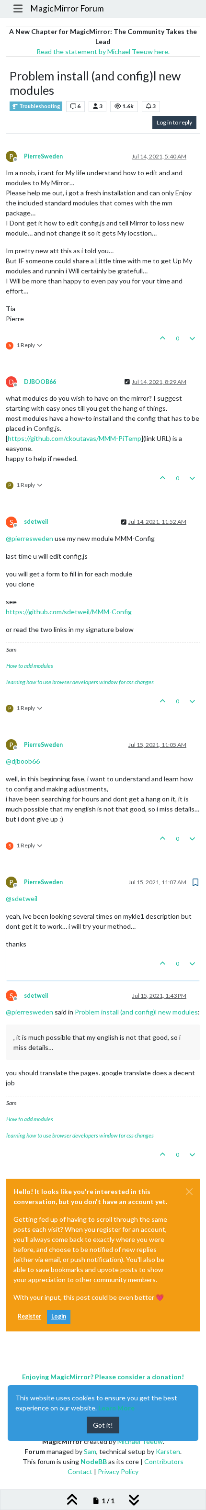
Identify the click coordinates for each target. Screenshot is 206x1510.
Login (58, 1316)
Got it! (103, 1425)
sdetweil (36, 521)
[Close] (189, 1192)
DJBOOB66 (40, 381)
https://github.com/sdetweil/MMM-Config (69, 612)
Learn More (116, 1408)
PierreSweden (43, 156)
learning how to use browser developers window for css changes (80, 682)
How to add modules (29, 665)
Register (29, 1316)
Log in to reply (174, 122)
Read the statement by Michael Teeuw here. (103, 51)
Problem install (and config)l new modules (136, 1012)
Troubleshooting (39, 106)
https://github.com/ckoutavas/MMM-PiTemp (74, 438)
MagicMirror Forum (67, 8)
